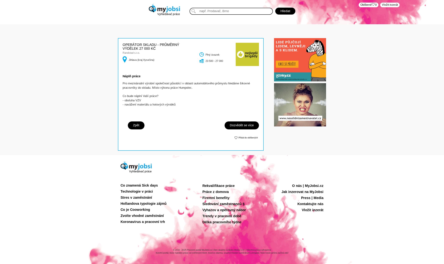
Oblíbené (368, 4)
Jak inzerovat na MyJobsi (302, 192)
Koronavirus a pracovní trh (143, 222)
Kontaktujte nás (310, 204)
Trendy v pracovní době (221, 216)
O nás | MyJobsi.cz (307, 186)
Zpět (136, 125)
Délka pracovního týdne (221, 222)
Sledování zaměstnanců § (223, 204)
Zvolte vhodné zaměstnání (142, 216)
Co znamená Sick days (139, 185)
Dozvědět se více (242, 125)
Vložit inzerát (390, 4)
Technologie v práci (137, 191)
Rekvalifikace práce (218, 186)
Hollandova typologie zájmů (143, 203)
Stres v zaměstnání (136, 197)
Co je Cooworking (135, 210)
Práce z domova (215, 192)
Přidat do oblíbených (248, 138)
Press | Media (312, 198)
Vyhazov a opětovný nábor (224, 210)
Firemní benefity (215, 198)
